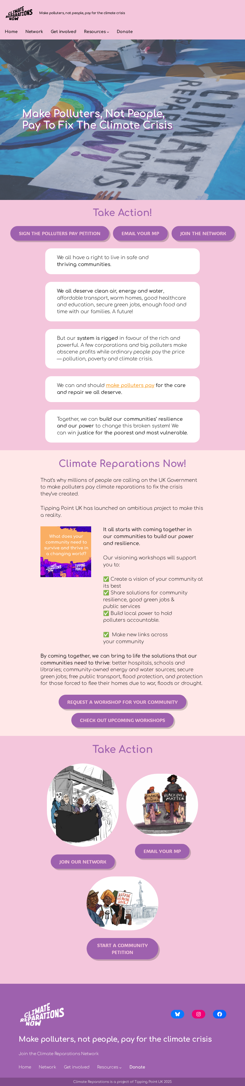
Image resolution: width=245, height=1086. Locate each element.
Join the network (203, 233)
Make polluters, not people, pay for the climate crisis (82, 13)
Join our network (82, 862)
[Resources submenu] (108, 32)
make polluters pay (130, 385)
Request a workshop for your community (122, 702)
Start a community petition (122, 948)
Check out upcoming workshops (122, 720)
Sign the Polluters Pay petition (59, 233)
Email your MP (140, 233)
